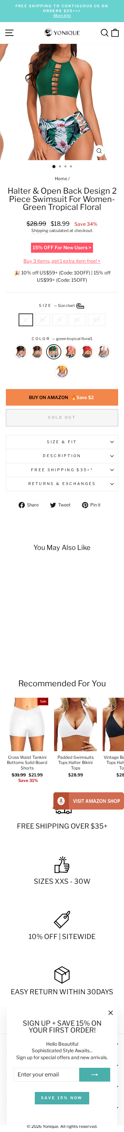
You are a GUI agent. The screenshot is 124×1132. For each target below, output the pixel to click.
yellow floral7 (62, 371)
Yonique (50, 1126)
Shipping (39, 230)
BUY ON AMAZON (61, 397)
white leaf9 (103, 352)
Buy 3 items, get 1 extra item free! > (62, 261)
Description (62, 455)
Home (61, 178)
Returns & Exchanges (62, 483)
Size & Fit (62, 441)
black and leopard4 (37, 352)
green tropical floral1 (54, 352)
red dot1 (87, 352)
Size (57, 305)
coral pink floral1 (70, 352)
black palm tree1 (21, 352)
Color (62, 338)
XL (77, 319)
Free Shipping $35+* (62, 469)
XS (96, 319)
